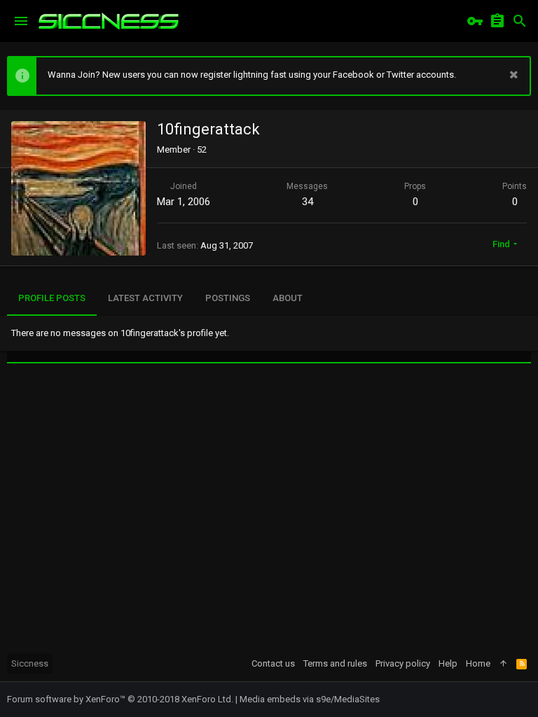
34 (307, 201)
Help (448, 663)
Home (478, 663)
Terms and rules (335, 663)
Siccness (29, 663)
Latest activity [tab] (145, 298)
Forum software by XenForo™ (120, 699)
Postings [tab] (227, 298)
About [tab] (288, 298)
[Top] (503, 663)
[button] (21, 21)
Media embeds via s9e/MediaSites (310, 699)
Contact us (273, 663)
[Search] (520, 21)
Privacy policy (402, 663)
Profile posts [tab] (51, 298)
